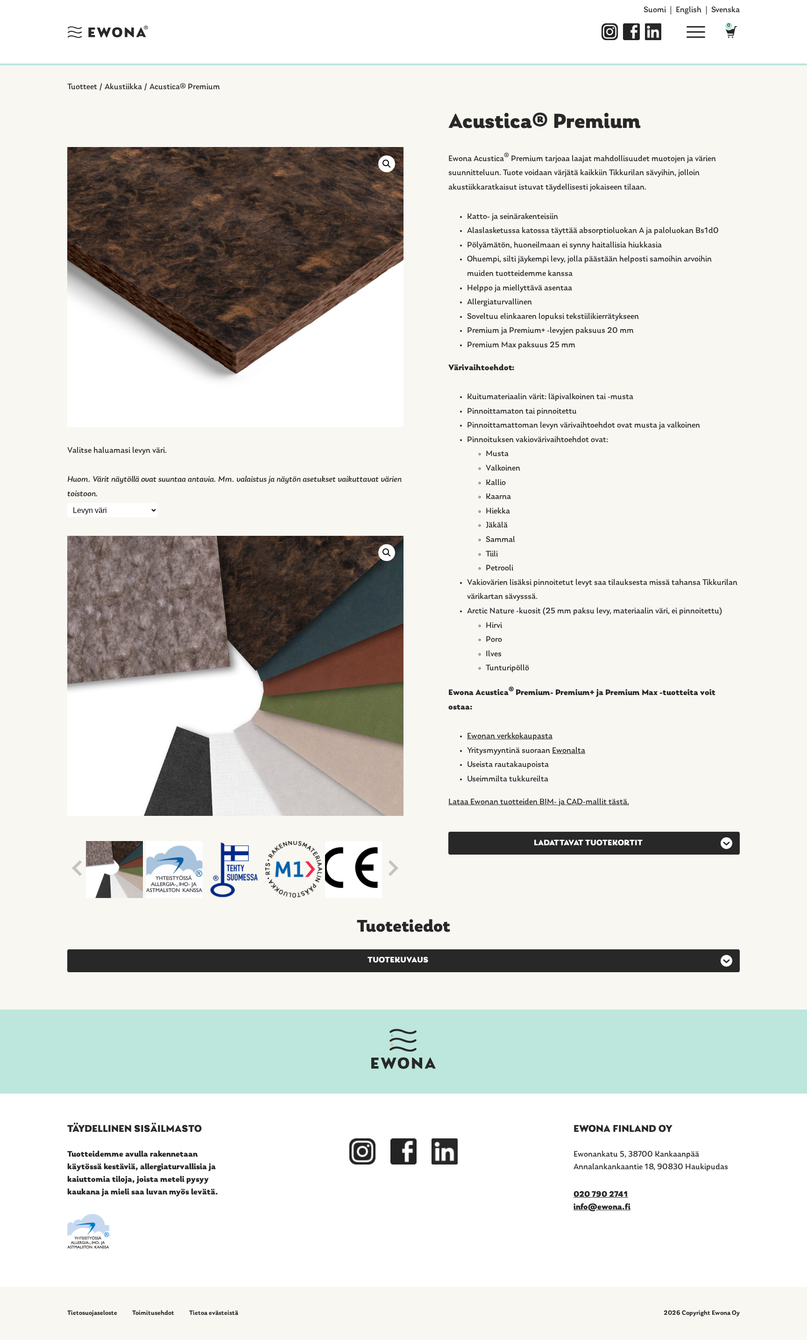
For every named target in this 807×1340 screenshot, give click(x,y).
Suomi (655, 10)
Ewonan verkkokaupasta (509, 736)
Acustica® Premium (184, 87)
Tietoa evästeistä (213, 1313)
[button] (386, 163)
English (688, 10)
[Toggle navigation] (692, 32)
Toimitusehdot (153, 1313)
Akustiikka (123, 87)
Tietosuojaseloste (92, 1313)
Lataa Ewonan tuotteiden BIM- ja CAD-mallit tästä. (538, 802)
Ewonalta (568, 751)
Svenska (725, 10)
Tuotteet (82, 87)
